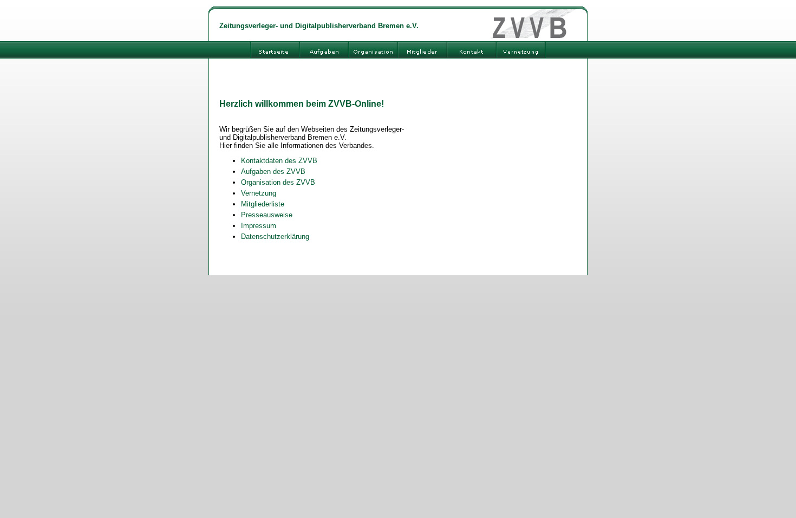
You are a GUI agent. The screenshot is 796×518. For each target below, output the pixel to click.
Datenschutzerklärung (275, 236)
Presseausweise (266, 215)
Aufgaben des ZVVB (273, 171)
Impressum (258, 226)
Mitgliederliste (262, 204)
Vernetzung (258, 193)
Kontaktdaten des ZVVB (279, 161)
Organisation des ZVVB (278, 182)
